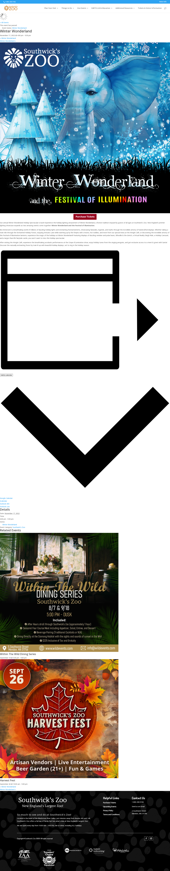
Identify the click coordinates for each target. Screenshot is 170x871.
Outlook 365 (4, 504)
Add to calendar (6, 375)
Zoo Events (81, 8)
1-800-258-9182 (138, 802)
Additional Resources (124, 8)
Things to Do (66, 8)
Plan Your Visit (50, 8)
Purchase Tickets (109, 803)
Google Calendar (6, 498)
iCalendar (3, 501)
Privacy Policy (108, 811)
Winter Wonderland (8, 38)
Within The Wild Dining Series (18, 654)
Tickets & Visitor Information (150, 8)
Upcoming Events (109, 807)
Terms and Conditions (111, 814)
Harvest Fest (7, 780)
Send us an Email (138, 806)
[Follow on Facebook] (146, 838)
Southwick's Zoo (19, 527)
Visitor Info (163, 2)
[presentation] (59, 651)
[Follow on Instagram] (151, 838)
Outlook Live (5, 506)
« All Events (4, 22)
